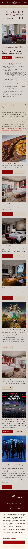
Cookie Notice (10, 524)
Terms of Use (13, 538)
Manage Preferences (14, 546)
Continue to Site (14, 542)
